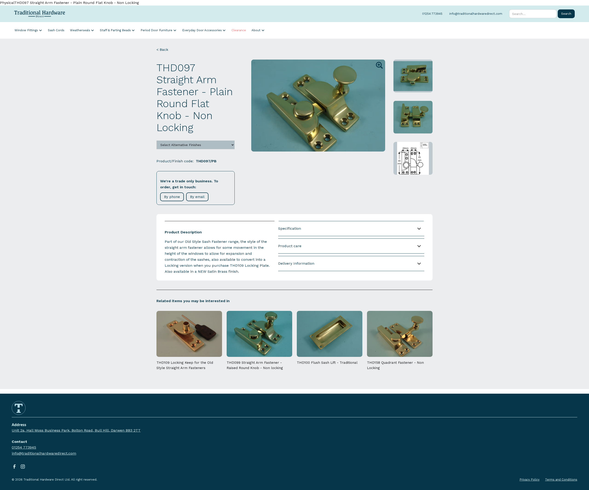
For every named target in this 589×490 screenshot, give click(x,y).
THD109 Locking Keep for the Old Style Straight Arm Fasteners (184, 365)
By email (197, 197)
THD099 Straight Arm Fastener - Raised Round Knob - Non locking (255, 365)
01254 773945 (24, 447)
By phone (172, 197)
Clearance (238, 30)
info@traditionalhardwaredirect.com (44, 453)
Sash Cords (56, 30)
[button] (28, 30)
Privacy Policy (530, 479)
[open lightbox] (318, 106)
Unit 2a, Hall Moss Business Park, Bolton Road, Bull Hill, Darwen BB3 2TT (76, 430)
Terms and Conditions (561, 479)
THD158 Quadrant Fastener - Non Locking (395, 365)
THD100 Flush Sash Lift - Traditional (327, 363)
